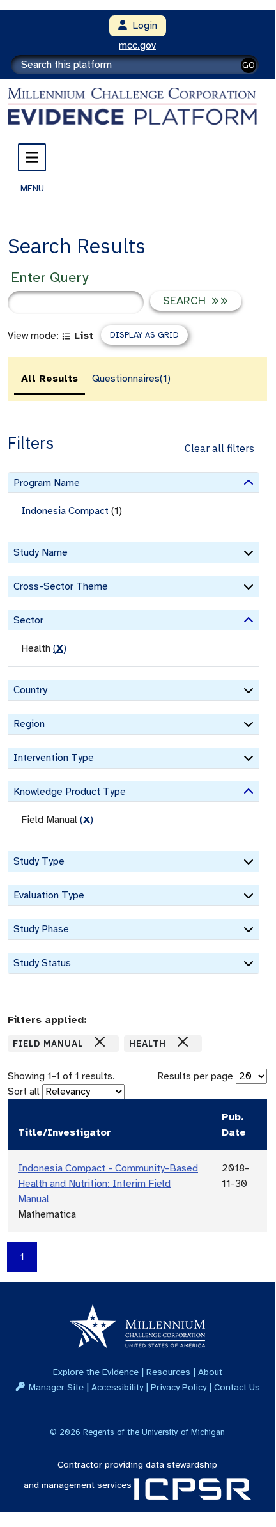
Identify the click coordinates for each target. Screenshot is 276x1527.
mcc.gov (137, 45)
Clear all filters (219, 448)
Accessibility (117, 1387)
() (59, 648)
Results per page (195, 1076)
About (210, 1371)
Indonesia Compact (65, 511)
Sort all (24, 1091)
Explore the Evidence (96, 1371)
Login (142, 25)
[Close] (100, 1042)
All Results (49, 378)
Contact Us (237, 1387)
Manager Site (56, 1387)
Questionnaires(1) (131, 378)
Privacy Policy (178, 1387)
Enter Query (49, 277)
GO (248, 64)
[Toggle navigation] (32, 157)
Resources (168, 1371)
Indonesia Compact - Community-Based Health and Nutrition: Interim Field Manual (108, 1183)
